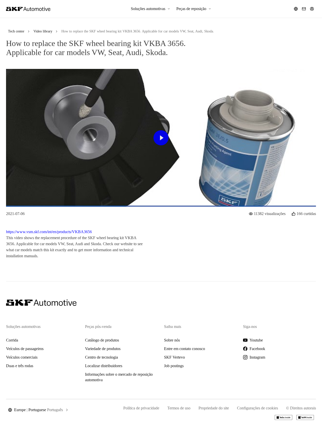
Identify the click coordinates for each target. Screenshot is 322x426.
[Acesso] (312, 9)
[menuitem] (150, 9)
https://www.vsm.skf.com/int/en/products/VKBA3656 (49, 232)
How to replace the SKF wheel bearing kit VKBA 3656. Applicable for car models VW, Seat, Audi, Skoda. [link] (137, 31)
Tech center (16, 31)
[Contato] (304, 9)
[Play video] (161, 137)
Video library (42, 31)
